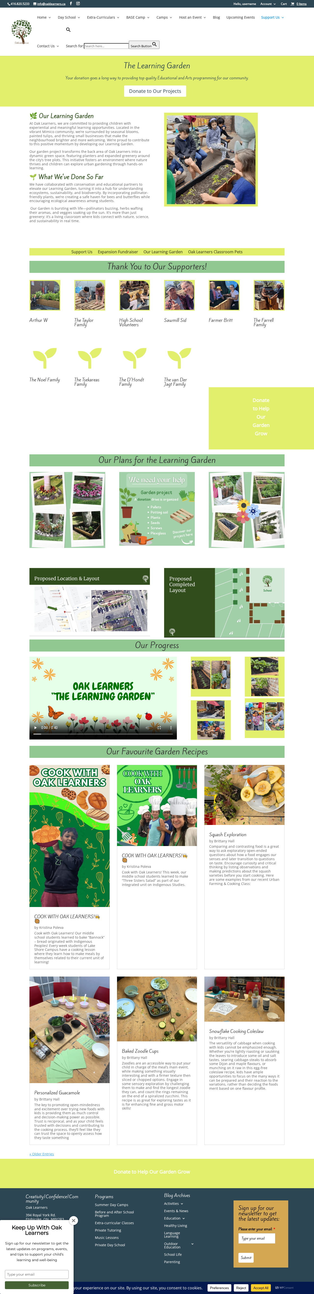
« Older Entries (41, 1154)
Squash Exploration (227, 834)
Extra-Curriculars (101, 18)
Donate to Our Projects (155, 91)
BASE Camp (135, 18)
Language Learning (172, 1235)
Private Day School (110, 1245)
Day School (67, 18)
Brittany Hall (224, 841)
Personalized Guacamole (57, 1092)
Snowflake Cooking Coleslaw (236, 1031)
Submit (246, 1257)
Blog (216, 18)
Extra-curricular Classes (114, 1223)
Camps (162, 18)
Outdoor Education (172, 1245)
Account (266, 4)
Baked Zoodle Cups (140, 1051)
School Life (173, 1255)
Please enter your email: (256, 1229)
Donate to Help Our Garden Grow (261, 417)
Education (172, 1219)
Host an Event (190, 18)
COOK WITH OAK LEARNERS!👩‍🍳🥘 (67, 918)
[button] (112, 34)
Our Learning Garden (163, 252)
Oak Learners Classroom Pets (215, 252)
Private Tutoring (108, 1231)
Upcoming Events (240, 18)
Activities (171, 1204)
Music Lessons (107, 1238)
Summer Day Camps (111, 1205)
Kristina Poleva (51, 927)
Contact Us (46, 46)
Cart (284, 4)
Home (42, 18)
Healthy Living (175, 1226)
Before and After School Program (114, 1214)
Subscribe (36, 1285)
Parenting (172, 1262)
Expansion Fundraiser (118, 252)
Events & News (176, 1211)
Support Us (270, 18)
